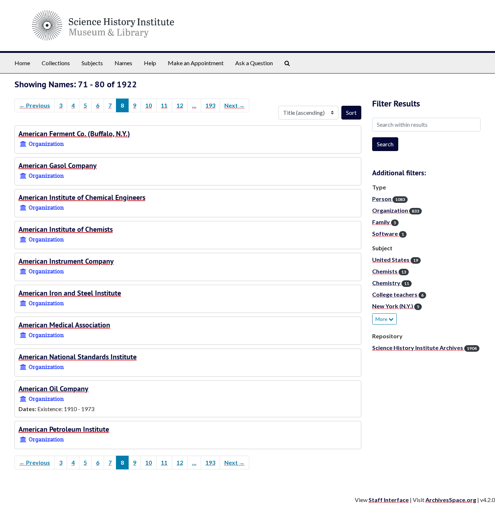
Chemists (389, 271)
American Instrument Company (66, 261)
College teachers (398, 294)
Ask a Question (254, 62)
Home (22, 62)
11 (164, 105)
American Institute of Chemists (65, 229)
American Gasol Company (57, 165)
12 (179, 105)
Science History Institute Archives (424, 347)
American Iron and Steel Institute (69, 293)
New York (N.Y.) (395, 305)
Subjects (92, 62)
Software (388, 233)
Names (123, 62)
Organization (395, 210)
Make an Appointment (196, 62)
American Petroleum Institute (63, 429)
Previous (34, 105)
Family (384, 221)
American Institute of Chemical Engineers (81, 197)
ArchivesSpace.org (450, 499)
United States (395, 259)
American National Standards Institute (77, 356)
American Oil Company (53, 388)
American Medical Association (64, 325)
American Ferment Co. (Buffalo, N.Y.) (74, 133)
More (381, 319)
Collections (56, 62)
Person (388, 198)
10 (148, 105)
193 (210, 105)
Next (234, 105)
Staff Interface (389, 499)
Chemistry (390, 282)
